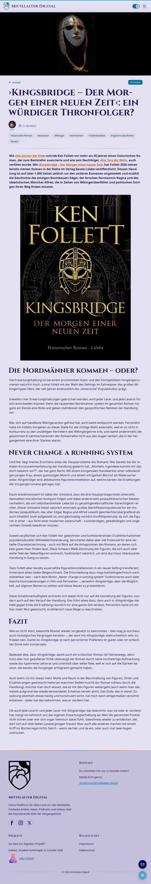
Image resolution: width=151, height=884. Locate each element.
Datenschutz (87, 850)
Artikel (16, 82)
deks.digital (26, 858)
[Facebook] (11, 823)
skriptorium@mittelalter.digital (98, 783)
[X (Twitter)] (29, 823)
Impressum (86, 844)
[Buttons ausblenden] (146, 860)
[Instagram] (20, 823)
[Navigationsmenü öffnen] (144, 6)
